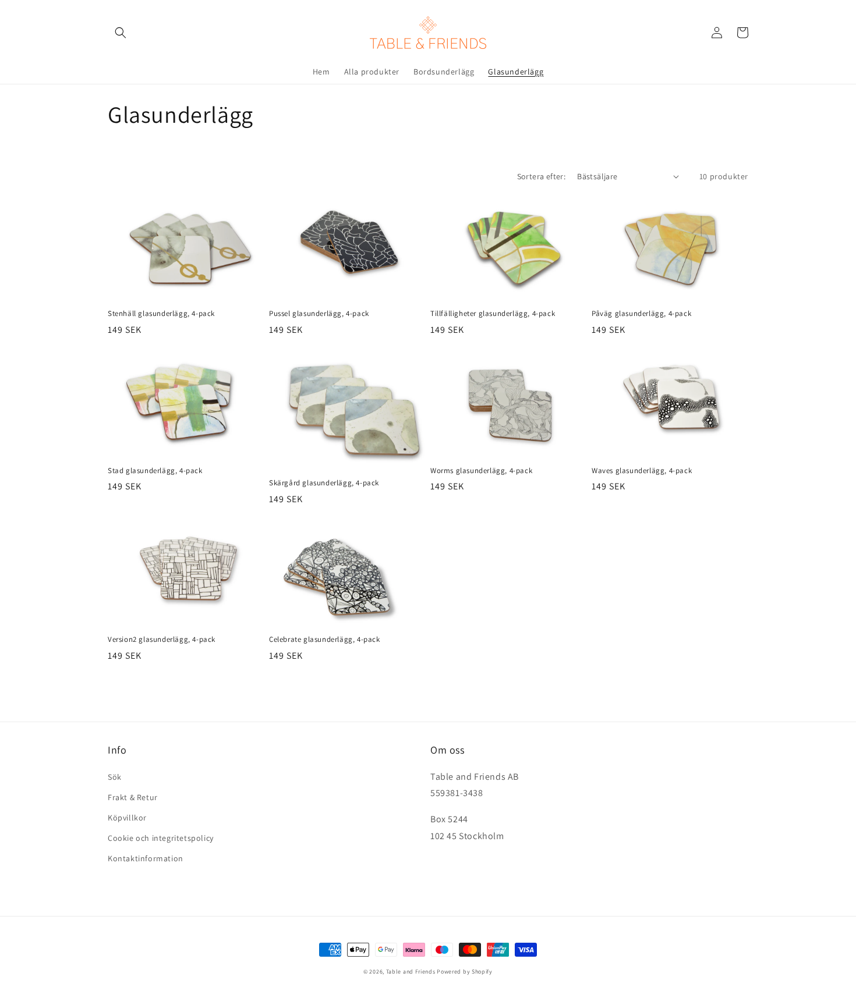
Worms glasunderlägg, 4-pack (481, 470)
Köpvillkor (127, 817)
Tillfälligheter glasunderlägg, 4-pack (492, 313)
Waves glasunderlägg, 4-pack (642, 470)
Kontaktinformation (145, 858)
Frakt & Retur (133, 797)
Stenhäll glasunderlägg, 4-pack (161, 313)
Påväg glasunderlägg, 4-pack (641, 313)
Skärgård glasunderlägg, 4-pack (324, 483)
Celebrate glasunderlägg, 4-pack (324, 639)
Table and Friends (411, 971)
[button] (120, 32)
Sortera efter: (541, 176)
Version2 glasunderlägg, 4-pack (161, 639)
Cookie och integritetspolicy (161, 838)
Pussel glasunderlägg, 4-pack (319, 313)
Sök (115, 777)
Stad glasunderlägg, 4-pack (155, 470)
